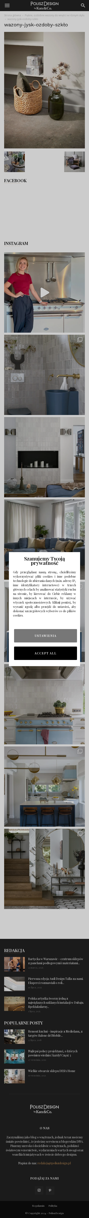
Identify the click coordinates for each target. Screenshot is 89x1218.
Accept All (46, 653)
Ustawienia (46, 636)
